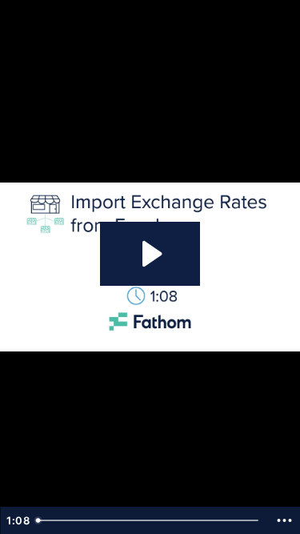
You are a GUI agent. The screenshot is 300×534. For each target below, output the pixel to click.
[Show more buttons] (284, 520)
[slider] (149, 520)
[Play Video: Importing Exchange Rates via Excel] (150, 254)
